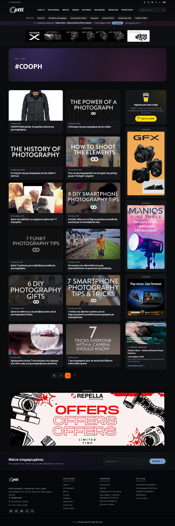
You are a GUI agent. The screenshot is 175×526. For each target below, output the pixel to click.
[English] (164, 2)
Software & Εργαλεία (144, 491)
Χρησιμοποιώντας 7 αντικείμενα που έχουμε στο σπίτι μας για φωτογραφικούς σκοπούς (34, 362)
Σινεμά (75, 10)
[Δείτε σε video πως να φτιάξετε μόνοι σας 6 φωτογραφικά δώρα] (36, 290)
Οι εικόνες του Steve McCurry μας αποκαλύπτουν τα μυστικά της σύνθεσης (89, 267)
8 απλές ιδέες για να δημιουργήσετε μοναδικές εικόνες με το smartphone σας (92, 221)
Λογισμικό (94, 18)
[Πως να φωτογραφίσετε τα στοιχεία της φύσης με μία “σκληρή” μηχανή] (93, 152)
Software (86, 10)
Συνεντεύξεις (68, 508)
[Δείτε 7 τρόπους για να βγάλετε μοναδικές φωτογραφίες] (36, 244)
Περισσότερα (127, 10)
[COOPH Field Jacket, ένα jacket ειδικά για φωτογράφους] (36, 105)
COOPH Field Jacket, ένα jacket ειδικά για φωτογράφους (32, 128)
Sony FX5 (41, 18)
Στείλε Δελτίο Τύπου (78, 18)
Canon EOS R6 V (108, 18)
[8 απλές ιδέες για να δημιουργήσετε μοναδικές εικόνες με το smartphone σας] (93, 198)
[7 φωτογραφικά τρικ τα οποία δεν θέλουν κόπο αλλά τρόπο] (93, 339)
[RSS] (160, 2)
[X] (156, 2)
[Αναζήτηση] (164, 10)
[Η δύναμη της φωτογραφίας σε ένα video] (93, 105)
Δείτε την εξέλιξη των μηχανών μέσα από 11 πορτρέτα (34, 221)
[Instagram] (148, 2)
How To (41, 10)
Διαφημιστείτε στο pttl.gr (110, 491)
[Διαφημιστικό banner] (87, 36)
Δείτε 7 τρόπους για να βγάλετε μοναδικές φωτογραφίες (33, 267)
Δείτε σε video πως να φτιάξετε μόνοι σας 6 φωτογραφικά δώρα (33, 313)
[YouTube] (152, 2)
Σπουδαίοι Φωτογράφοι (146, 484)
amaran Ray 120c (124, 18)
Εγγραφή (156, 461)
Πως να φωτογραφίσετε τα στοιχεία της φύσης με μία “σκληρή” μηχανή (92, 174)
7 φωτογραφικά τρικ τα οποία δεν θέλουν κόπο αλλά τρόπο (90, 362)
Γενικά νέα (113, 10)
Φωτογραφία (53, 10)
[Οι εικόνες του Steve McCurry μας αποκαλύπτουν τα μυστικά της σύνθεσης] (93, 244)
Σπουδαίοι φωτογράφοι (58, 18)
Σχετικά (103, 488)
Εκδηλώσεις (99, 10)
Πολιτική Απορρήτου (109, 501)
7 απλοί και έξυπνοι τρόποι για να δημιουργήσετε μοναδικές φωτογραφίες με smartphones (91, 314)
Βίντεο (65, 10)
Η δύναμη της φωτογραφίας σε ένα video (89, 126)
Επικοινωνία (16, 497)
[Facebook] (144, 2)
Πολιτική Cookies (107, 504)
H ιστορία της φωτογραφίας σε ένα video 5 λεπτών (33, 174)
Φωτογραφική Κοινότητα (146, 488)
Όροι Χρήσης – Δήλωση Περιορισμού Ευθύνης (109, 496)
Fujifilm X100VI (141, 18)
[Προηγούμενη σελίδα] (54, 375)
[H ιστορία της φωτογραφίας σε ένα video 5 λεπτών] (36, 152)
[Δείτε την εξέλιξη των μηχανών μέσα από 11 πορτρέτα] (36, 198)
